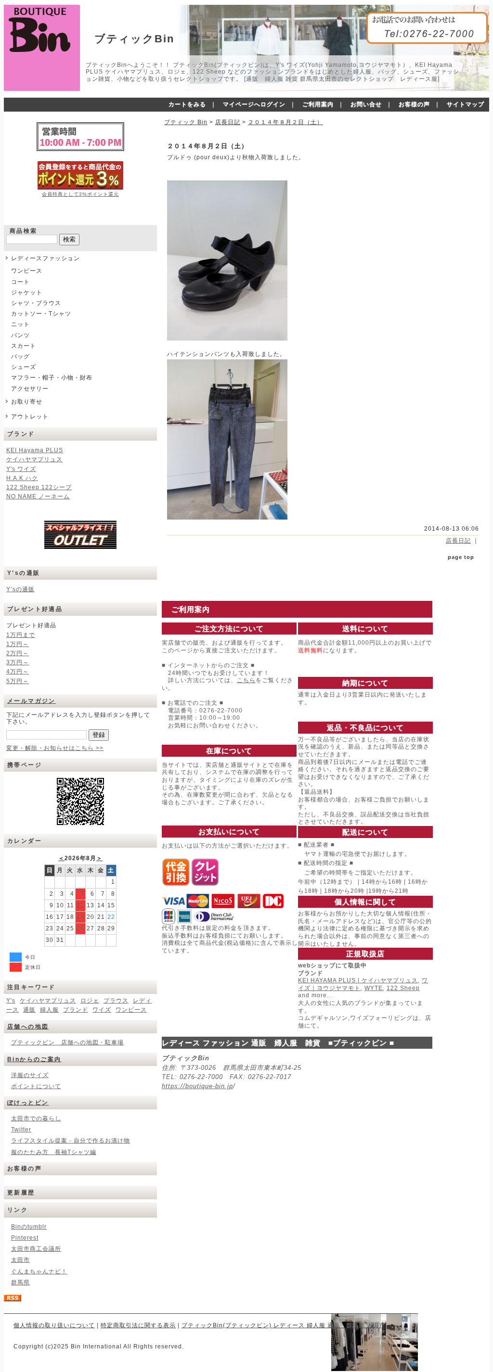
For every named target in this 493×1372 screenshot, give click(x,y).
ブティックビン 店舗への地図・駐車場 (67, 1042)
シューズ (23, 367)
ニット (20, 324)
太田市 (20, 1260)
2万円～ (17, 653)
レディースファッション (45, 258)
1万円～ (17, 644)
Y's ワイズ (21, 469)
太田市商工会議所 (36, 1248)
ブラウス (116, 1000)
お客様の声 (414, 104)
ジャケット (26, 292)
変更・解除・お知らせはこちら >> (55, 748)
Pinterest (25, 1237)
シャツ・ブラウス (36, 303)
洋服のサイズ (30, 1075)
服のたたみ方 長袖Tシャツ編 (53, 1152)
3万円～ (17, 662)
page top (461, 557)
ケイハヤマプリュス (34, 459)
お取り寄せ (26, 401)
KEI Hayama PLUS (34, 450)
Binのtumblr (29, 1226)
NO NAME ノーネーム (38, 496)
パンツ (20, 335)
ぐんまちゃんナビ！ (39, 1271)
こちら (246, 680)
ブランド (75, 1009)
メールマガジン (31, 701)
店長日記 (227, 122)
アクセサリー (30, 388)
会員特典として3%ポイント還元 (80, 194)
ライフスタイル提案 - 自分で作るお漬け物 (70, 1140)
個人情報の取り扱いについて (54, 1325)
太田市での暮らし (36, 1118)
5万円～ (17, 681)
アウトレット (30, 416)
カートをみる (187, 104)
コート (20, 282)
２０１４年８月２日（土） (285, 122)
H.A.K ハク (22, 478)
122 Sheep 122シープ (39, 487)
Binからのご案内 (34, 1059)
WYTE (373, 988)
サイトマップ (465, 104)
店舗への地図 (28, 1026)
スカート (23, 346)
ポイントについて (36, 1086)
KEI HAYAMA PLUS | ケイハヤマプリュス (358, 980)
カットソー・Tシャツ (41, 313)
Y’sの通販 (20, 589)
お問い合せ (366, 104)
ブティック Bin (186, 122)
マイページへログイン (254, 104)
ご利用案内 (318, 104)
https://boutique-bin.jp (197, 1086)
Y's (10, 1000)
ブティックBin (134, 39)
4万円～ (17, 671)
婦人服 (49, 1009)
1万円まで (20, 635)
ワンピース (26, 270)
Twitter (21, 1129)
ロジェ (89, 1000)
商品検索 (24, 231)
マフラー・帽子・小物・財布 (51, 377)
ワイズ (101, 1009)
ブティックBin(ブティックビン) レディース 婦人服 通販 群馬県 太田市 (284, 1325)
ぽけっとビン (28, 1102)
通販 (29, 1009)
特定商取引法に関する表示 (138, 1325)
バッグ (20, 356)
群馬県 (20, 1282)
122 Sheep (403, 988)
